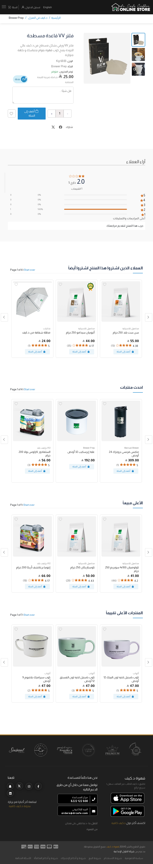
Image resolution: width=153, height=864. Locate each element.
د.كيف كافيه (118, 823)
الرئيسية (56, 17)
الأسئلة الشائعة (23, 858)
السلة (15, 7)
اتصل (94, 823)
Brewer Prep (16, 17)
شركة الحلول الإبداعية (124, 851)
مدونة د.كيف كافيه (20, 806)
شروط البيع (95, 858)
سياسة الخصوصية (134, 858)
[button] (4, 317)
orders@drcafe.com (74, 813)
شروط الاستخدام (113, 858)
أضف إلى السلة (29, 113)
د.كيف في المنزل (37, 17)
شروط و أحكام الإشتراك (73, 858)
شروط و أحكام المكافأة (46, 858)
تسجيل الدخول (32, 7)
